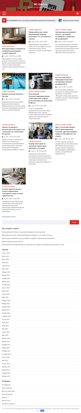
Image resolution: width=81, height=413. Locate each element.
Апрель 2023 (6, 363)
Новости (4, 397)
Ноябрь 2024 (6, 310)
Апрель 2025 (6, 294)
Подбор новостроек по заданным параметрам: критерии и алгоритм (38, 145)
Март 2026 (5, 269)
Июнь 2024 (5, 326)
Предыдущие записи (9, 216)
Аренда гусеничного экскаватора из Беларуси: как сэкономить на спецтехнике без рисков (13, 130)
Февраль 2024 (6, 338)
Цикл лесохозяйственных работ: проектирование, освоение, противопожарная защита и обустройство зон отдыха (66, 131)
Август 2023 (6, 357)
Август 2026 (6, 253)
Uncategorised (6, 385)
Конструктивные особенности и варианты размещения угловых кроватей (13, 50)
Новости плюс (6, 400)
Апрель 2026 (6, 266)
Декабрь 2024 (6, 307)
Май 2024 (5, 329)
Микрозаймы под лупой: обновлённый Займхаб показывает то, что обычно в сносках (40, 35)
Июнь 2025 (5, 291)
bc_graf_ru (7, 56)
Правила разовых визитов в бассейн (64, 20)
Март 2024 (5, 335)
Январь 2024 (6, 341)
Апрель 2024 (6, 332)
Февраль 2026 (6, 272)
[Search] (77, 13)
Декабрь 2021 (6, 376)
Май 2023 (5, 360)
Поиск (74, 222)
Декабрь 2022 (6, 367)
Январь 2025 (6, 303)
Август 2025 (6, 288)
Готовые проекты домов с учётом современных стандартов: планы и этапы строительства (12, 192)
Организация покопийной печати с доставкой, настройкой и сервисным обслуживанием (65, 35)
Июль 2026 (5, 256)
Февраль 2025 (6, 300)
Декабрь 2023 (6, 345)
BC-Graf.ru (40, 4)
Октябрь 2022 (6, 373)
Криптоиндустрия (7, 394)
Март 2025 (5, 297)
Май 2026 (5, 262)
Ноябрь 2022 (6, 370)
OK (42, 411)
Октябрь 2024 (6, 313)
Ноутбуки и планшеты (8, 404)
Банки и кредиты (8, 46)
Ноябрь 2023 (6, 348)
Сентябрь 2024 (6, 316)
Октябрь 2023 (6, 351)
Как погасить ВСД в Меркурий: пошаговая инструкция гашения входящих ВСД (64, 80)
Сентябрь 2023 (6, 354)
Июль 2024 (5, 322)
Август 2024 (6, 319)
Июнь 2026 (5, 259)
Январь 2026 (6, 275)
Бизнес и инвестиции (63, 29)
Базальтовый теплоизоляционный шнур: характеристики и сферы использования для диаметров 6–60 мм (40, 98)
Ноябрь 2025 (6, 281)
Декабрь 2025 (6, 278)
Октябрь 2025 (6, 285)
